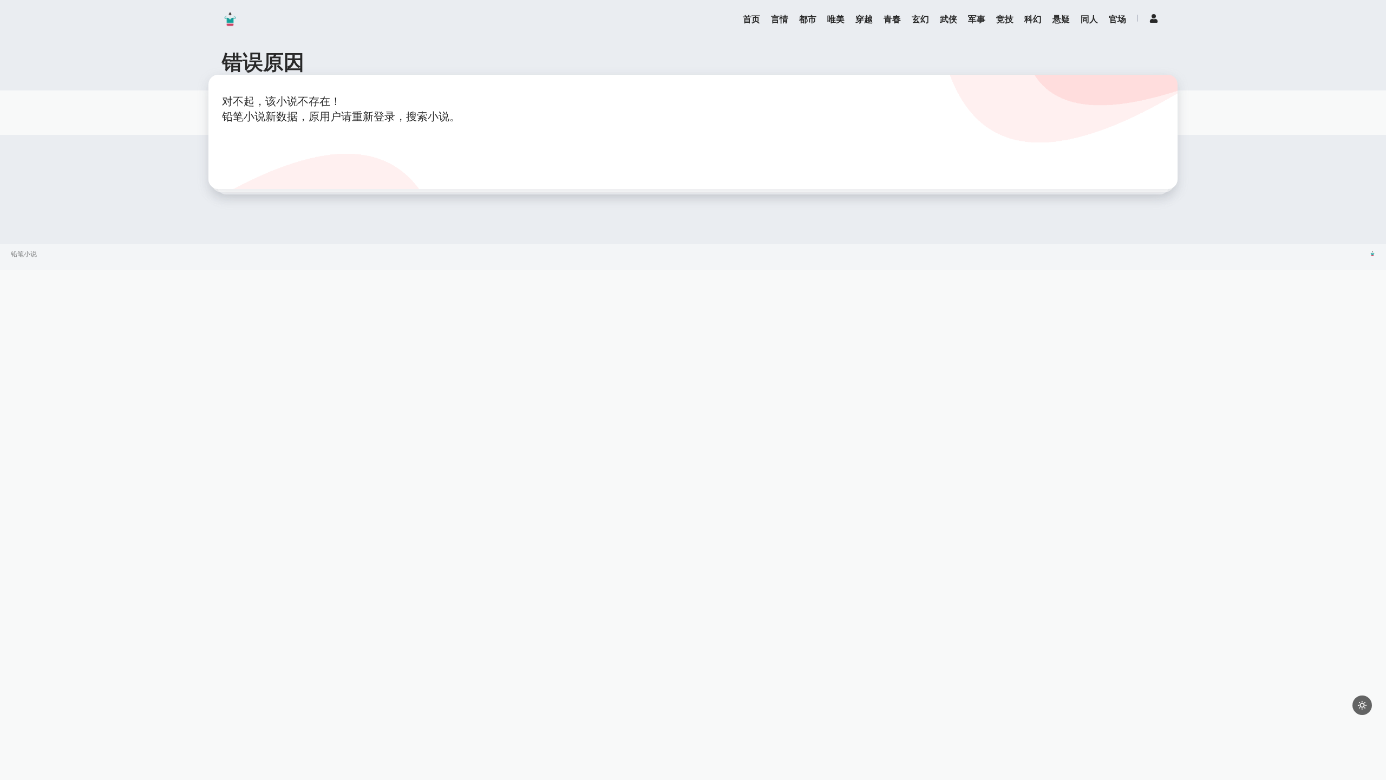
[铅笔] (230, 19)
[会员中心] (1153, 18)
